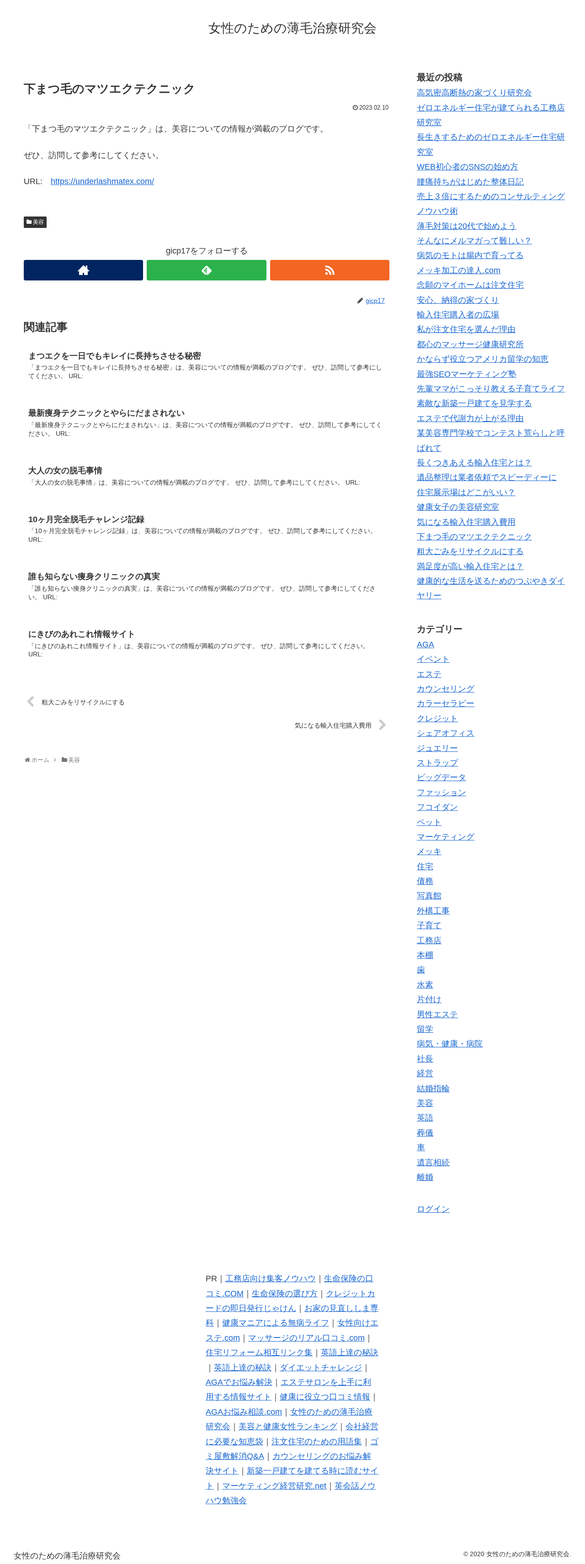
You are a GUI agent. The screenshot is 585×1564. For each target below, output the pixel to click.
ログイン (433, 1209)
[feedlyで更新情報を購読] (206, 270)
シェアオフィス (445, 733)
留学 (425, 1029)
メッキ (429, 851)
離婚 (425, 1177)
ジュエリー (437, 748)
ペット (429, 822)
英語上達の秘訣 (349, 1352)
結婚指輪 (433, 1088)
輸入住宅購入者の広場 (458, 314)
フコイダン (437, 807)
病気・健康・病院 (450, 1043)
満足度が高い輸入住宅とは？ (470, 566)
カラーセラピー (445, 703)
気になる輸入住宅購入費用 (466, 522)
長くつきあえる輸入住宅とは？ (474, 462)
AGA (425, 644)
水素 (425, 984)
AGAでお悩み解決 (239, 1382)
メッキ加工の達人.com (458, 270)
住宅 (425, 866)
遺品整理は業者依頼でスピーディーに (487, 477)
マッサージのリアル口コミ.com (306, 1337)
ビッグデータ (441, 777)
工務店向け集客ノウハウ (270, 1278)
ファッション (441, 792)
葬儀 (425, 1132)
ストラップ (437, 762)
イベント (433, 659)
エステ (429, 674)
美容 (38, 222)
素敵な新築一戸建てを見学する (474, 403)
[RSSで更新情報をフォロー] (329, 270)
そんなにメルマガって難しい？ (474, 240)
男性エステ (437, 1014)
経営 (425, 1073)
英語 (425, 1117)
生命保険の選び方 (285, 1293)
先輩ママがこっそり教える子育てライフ (491, 388)
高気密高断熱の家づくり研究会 (474, 92)
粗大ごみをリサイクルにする (470, 551)
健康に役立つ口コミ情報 (325, 1396)
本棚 (425, 955)
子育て (429, 925)
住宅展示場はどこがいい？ (466, 492)
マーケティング (445, 836)
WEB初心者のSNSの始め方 (467, 166)
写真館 (429, 895)
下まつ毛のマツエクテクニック (474, 536)
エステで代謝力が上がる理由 (470, 418)
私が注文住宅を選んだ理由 (466, 329)
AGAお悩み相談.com (244, 1411)
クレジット (437, 718)
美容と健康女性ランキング (288, 1426)
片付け (429, 999)
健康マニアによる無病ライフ (275, 1322)
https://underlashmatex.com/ (102, 181)
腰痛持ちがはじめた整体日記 (470, 181)
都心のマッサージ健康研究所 (470, 344)
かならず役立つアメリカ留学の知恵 (482, 359)
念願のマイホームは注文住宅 (470, 285)
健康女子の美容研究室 (458, 507)
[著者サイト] (83, 270)
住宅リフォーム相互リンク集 (259, 1352)
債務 (425, 881)
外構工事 (433, 910)
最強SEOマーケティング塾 (466, 374)
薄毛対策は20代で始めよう (466, 226)
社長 (425, 1058)
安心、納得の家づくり (458, 300)
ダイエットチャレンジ (321, 1367)
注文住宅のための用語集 (316, 1441)
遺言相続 (433, 1162)
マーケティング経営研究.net (274, 1485)
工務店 (429, 940)
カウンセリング (445, 688)
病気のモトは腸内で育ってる (470, 255)
